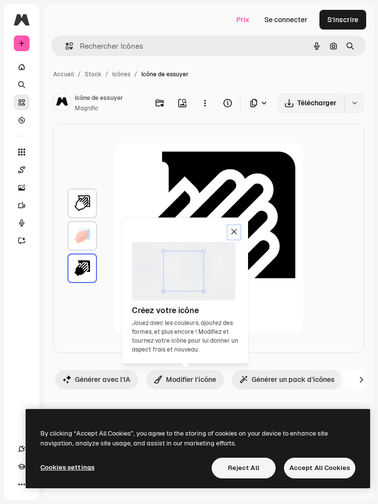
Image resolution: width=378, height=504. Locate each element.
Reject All (243, 468)
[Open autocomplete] (65, 46)
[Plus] (22, 484)
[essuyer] (82, 203)
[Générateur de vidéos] (22, 205)
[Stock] (22, 102)
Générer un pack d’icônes (293, 379)
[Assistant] (22, 241)
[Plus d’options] (205, 103)
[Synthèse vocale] (22, 223)
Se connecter (286, 19)
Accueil (63, 74)
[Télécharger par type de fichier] (259, 103)
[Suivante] (361, 379)
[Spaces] (22, 170)
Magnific (86, 108)
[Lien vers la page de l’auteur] (62, 103)
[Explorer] (22, 120)
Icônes (121, 74)
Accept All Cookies (319, 468)
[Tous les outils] (22, 152)
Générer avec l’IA (102, 379)
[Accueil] (22, 67)
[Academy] (22, 466)
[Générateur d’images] (22, 187)
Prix (243, 19)
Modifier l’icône (191, 379)
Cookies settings (67, 467)
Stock (93, 74)
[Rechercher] (22, 85)
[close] (234, 232)
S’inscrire (342, 19)
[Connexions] (22, 449)
